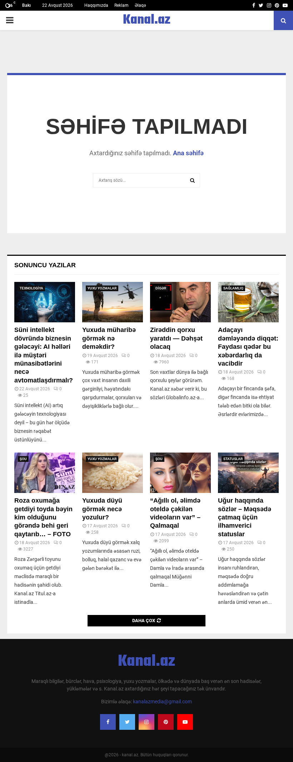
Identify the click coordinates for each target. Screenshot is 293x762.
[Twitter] (127, 722)
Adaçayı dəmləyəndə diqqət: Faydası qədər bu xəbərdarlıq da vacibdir (248, 346)
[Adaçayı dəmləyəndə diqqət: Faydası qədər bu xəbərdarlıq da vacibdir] (248, 302)
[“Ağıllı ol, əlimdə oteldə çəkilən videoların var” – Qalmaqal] (180, 473)
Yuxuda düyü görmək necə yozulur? (102, 509)
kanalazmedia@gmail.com (162, 701)
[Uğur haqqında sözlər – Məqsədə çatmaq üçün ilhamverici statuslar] (248, 473)
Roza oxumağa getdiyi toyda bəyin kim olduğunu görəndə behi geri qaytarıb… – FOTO (43, 517)
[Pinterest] (166, 722)
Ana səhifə (188, 153)
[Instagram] (146, 722)
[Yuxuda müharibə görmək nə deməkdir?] (112, 302)
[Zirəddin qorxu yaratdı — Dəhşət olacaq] (180, 302)
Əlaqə (140, 5)
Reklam (121, 5)
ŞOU (23, 459)
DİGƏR (160, 288)
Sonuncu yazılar (45, 265)
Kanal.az (146, 20)
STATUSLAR (233, 459)
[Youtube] (185, 722)
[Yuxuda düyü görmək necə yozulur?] (112, 473)
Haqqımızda (96, 5)
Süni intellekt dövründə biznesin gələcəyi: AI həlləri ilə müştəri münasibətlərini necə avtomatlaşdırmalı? (43, 355)
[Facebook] (108, 722)
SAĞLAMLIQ (233, 288)
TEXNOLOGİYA (31, 288)
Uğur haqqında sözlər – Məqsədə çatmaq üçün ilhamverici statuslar (244, 517)
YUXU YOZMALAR (102, 288)
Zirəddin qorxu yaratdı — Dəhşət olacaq (176, 338)
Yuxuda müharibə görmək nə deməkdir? (109, 338)
